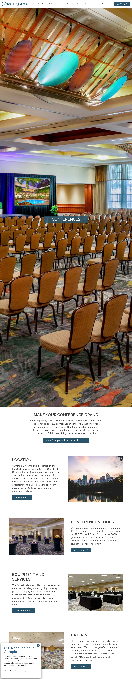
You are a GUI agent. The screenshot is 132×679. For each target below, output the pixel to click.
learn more (21, 497)
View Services (22, 610)
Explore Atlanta (101, 4)
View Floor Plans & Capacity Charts (64, 440)
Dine (39, 4)
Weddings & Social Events (85, 4)
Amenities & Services (49, 4)
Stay (34, 4)
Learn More (79, 666)
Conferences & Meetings (66, 4)
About (110, 4)
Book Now (122, 4)
